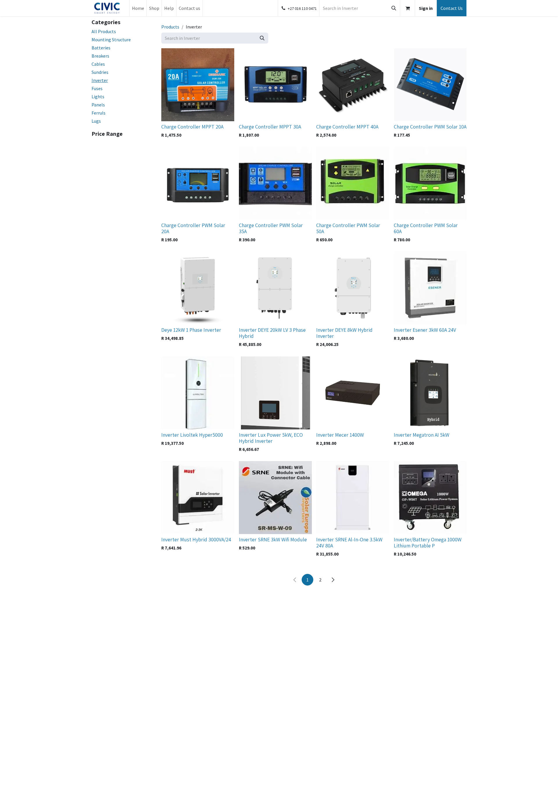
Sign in (426, 8)
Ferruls (98, 113)
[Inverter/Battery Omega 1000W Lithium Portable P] (430, 497)
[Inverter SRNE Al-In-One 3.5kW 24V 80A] (352, 497)
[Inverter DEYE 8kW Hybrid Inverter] (352, 287)
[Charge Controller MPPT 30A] (275, 84)
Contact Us (452, 8)
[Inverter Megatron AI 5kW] (430, 392)
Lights (98, 96)
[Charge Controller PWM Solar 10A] (430, 84)
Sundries (100, 72)
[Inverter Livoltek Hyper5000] (197, 392)
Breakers (100, 56)
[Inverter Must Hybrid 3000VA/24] (197, 497)
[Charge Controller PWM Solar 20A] (197, 183)
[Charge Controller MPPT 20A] (197, 84)
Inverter (100, 80)
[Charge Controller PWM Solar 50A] (352, 183)
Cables (98, 64)
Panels (98, 105)
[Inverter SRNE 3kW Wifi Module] (275, 497)
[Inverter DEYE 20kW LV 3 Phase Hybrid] (275, 287)
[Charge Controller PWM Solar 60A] (430, 183)
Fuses (97, 88)
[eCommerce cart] (407, 8)
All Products (104, 31)
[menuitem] (138, 8)
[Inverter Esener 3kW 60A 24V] (430, 287)
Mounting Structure (111, 39)
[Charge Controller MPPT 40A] (352, 84)
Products (170, 27)
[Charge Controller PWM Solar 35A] (275, 183)
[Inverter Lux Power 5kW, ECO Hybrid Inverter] (275, 392)
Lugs (96, 121)
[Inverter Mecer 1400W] (352, 392)
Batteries (101, 48)
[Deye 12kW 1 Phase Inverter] (197, 287)
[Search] (394, 8)
